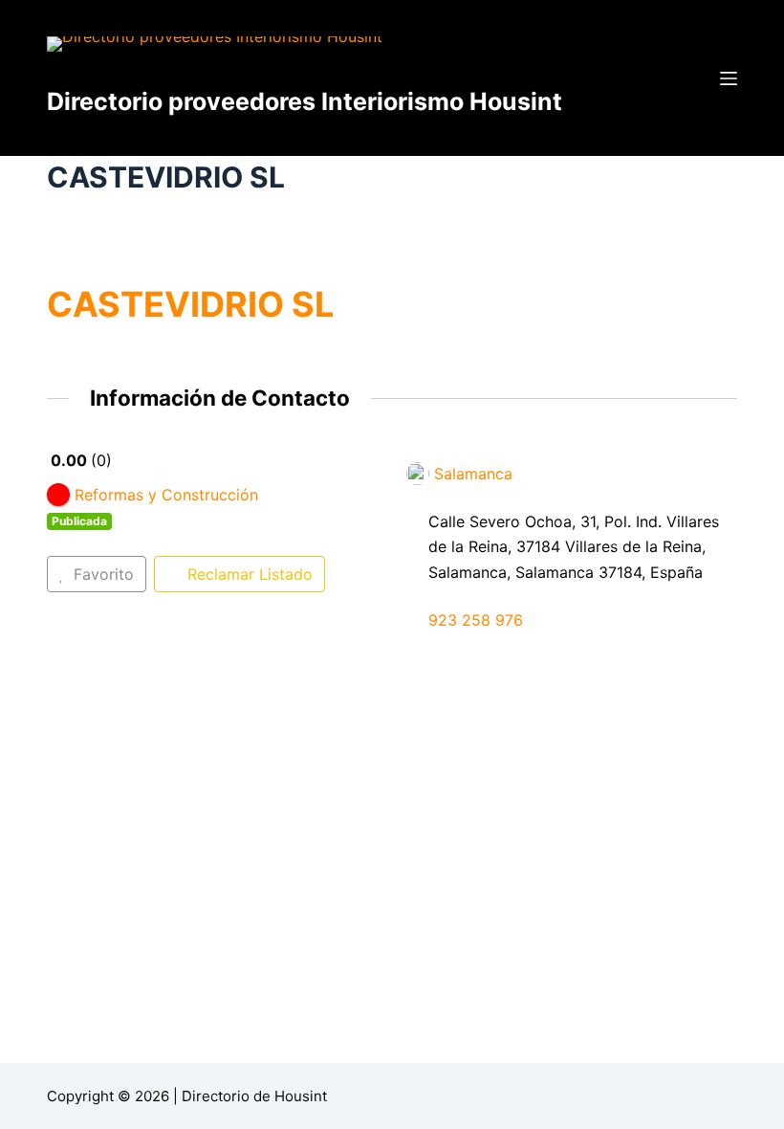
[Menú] (728, 78)
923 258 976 (475, 620)
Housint (300, 1096)
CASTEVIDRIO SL (190, 304)
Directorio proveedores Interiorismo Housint (304, 101)
